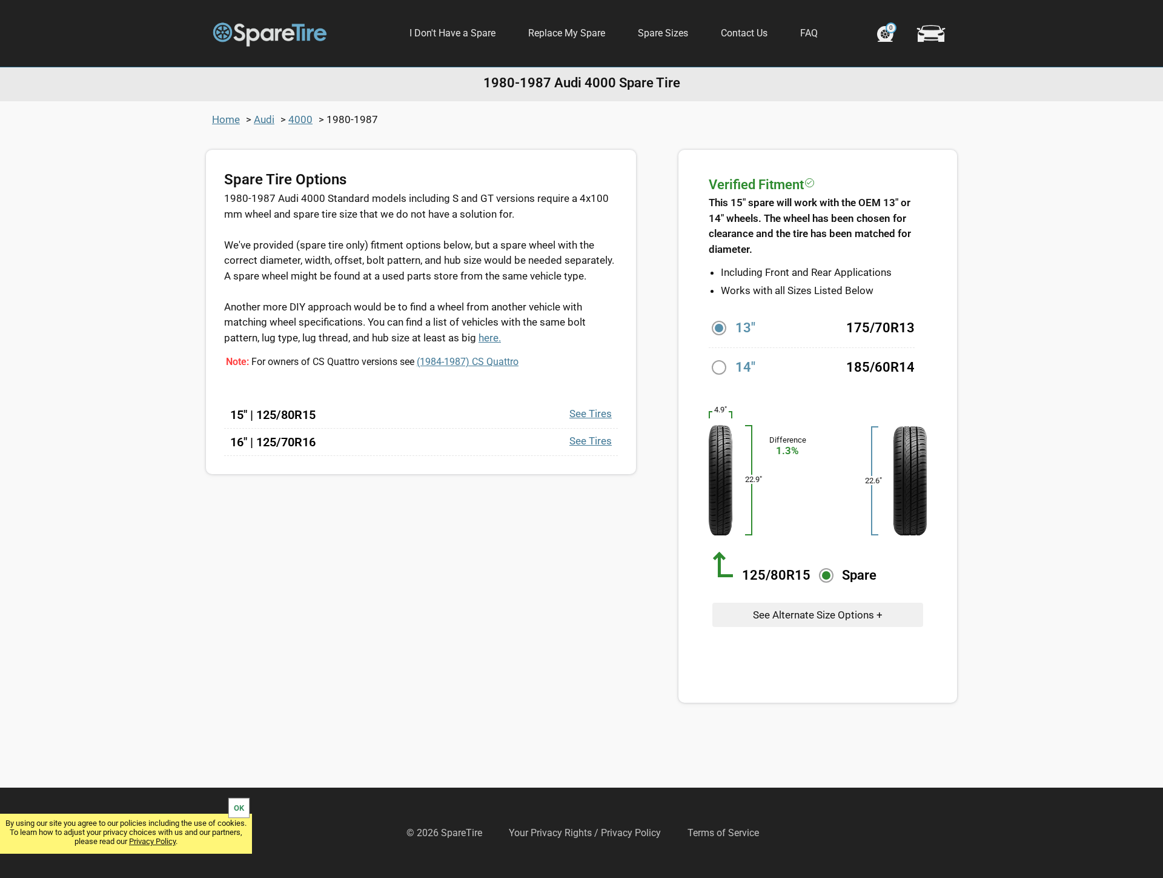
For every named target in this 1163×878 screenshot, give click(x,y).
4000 (300, 119)
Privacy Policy (152, 841)
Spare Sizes (663, 33)
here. (490, 338)
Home (226, 119)
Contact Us (744, 33)
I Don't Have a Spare (452, 33)
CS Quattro (468, 361)
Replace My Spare (566, 33)
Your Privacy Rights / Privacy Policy (585, 833)
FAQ (809, 33)
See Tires (590, 413)
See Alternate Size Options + (818, 615)
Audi (264, 119)
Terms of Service (723, 833)
